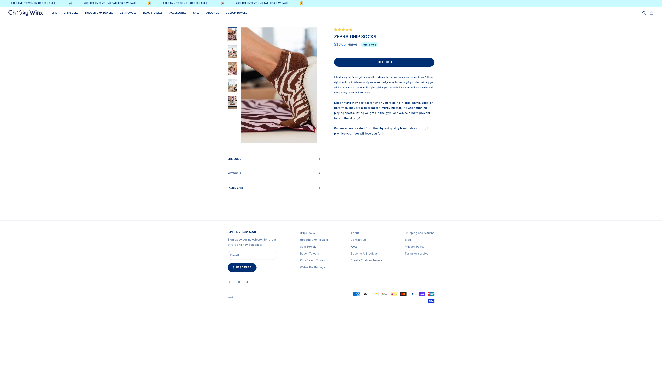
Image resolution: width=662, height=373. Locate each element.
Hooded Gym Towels (314, 239)
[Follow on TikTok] (247, 282)
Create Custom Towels (366, 260)
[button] (343, 29)
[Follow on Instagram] (238, 282)
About (355, 233)
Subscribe (242, 267)
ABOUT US (212, 13)
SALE (196, 13)
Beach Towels (309, 253)
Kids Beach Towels (313, 260)
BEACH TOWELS (153, 13)
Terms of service (416, 253)
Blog (408, 239)
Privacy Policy (414, 246)
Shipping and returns (419, 233)
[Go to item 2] (232, 52)
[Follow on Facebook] (229, 282)
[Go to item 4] (232, 85)
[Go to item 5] (232, 102)
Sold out (384, 62)
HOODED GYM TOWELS (99, 13)
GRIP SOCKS (71, 13)
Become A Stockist (364, 253)
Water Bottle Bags (312, 267)
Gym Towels (308, 246)
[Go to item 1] (232, 34)
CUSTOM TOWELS (236, 13)
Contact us (358, 239)
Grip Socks (307, 233)
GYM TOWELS (128, 13)
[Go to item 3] (232, 68)
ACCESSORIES (177, 13)
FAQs (354, 246)
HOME (53, 13)
